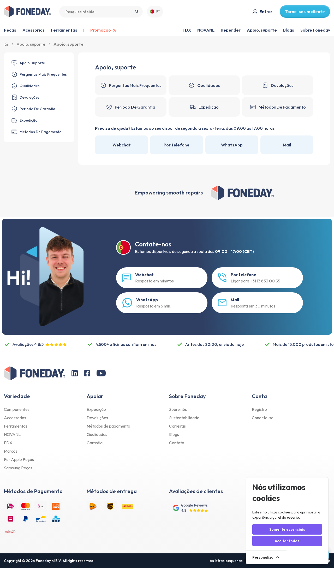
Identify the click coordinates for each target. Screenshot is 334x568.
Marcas (10, 451)
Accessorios (15, 417)
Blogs (288, 30)
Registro (259, 409)
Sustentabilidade (184, 417)
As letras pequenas (226, 560)
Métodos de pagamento (108, 426)
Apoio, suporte (262, 30)
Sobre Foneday (315, 30)
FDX (187, 30)
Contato (176, 442)
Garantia (95, 442)
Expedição (96, 409)
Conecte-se (262, 417)
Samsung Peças (18, 467)
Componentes (16, 409)
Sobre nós (178, 409)
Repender (231, 30)
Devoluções (97, 417)
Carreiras (177, 426)
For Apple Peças (19, 459)
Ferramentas (15, 426)
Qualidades (97, 434)
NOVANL (205, 30)
